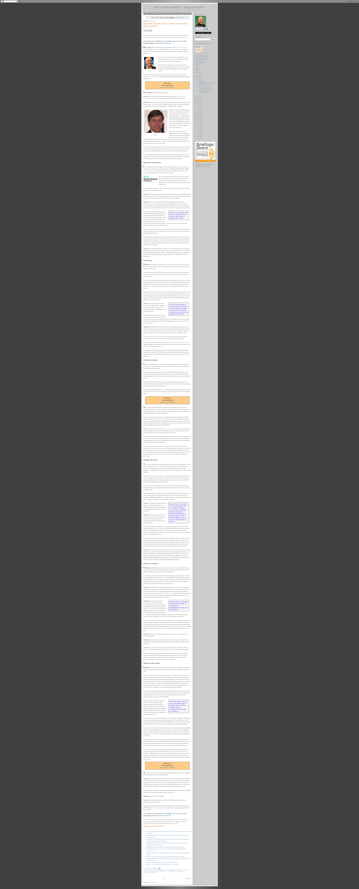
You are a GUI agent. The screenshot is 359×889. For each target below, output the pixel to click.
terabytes (157, 528)
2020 (198, 105)
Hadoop (151, 171)
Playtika (169, 59)
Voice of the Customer (181, 47)
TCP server (156, 466)
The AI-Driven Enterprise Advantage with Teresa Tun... (206, 87)
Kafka (150, 366)
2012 (198, 124)
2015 (198, 117)
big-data (165, 57)
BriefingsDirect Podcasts (201, 58)
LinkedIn (197, 68)
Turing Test (176, 634)
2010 (198, 129)
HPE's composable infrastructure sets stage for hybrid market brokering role (166, 857)
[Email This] (144, 30)
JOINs (149, 346)
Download (181, 41)
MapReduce (146, 456)
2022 (198, 101)
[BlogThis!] (146, 30)
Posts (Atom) (153, 882)
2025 (198, 78)
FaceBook (197, 64)
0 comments (153, 868)
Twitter (187, 167)
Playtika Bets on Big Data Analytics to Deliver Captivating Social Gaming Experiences (165, 24)
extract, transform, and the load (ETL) (176, 342)
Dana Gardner (156, 49)
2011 (198, 127)
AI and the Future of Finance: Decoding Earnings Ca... (205, 91)
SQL (146, 346)
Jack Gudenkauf (152, 76)
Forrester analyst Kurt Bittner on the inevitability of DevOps (162, 862)
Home (164, 878)
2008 (198, 134)
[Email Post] (159, 868)
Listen (145, 41)
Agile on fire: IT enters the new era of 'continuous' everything (162, 864)
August (200, 81)
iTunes (164, 41)
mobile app (174, 41)
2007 (198, 136)
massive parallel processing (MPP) (171, 429)
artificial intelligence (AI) (167, 593)
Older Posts (189, 878)
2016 (198, 115)
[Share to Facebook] (149, 30)
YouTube (197, 72)
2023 (198, 98)
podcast (153, 41)
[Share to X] (148, 30)
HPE (158, 871)
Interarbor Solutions (175, 49)
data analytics (178, 869)
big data (150, 869)
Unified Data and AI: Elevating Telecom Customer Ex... (206, 83)
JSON (151, 391)
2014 (198, 120)
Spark (164, 389)
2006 (198, 139)
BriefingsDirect (159, 869)
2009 (198, 131)
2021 (198, 103)
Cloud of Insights (199, 62)
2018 (198, 110)
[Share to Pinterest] (151, 30)
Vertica (145, 171)
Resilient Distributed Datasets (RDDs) (160, 419)
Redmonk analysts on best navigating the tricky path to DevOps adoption (165, 847)
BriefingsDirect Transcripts (179, 7)
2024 (198, 96)
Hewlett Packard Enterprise (163, 43)
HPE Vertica (163, 871)
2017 (198, 112)
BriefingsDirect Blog (200, 60)
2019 (198, 108)
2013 (198, 122)
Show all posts (180, 17)
